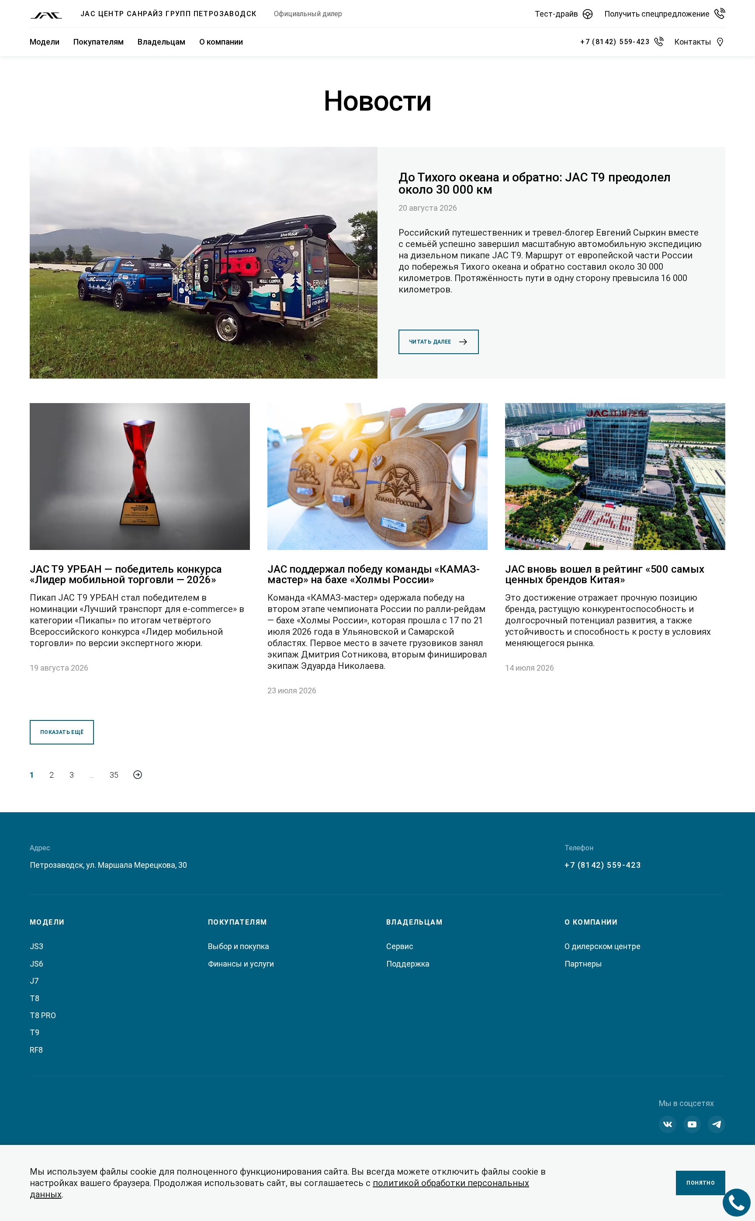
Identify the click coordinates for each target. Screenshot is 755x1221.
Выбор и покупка (238, 946)
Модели (44, 41)
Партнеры (583, 963)
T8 (34, 998)
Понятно (700, 1183)
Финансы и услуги (241, 963)
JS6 (36, 963)
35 (114, 774)
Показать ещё (61, 732)
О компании (221, 41)
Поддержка (407, 963)
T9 (34, 1032)
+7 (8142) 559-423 (603, 865)
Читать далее (430, 342)
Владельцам (161, 41)
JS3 (36, 946)
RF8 (36, 1049)
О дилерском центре (603, 946)
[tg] (716, 1124)
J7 (34, 980)
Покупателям (98, 41)
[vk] (667, 1124)
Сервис (399, 946)
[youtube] (692, 1124)
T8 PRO (43, 1015)
